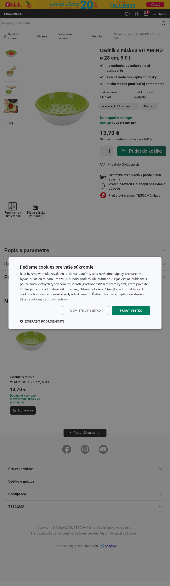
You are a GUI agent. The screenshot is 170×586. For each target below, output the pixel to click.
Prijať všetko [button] (131, 310)
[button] (42, 321)
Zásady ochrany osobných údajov (44, 299)
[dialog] (85, 293)
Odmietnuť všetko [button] (85, 310)
